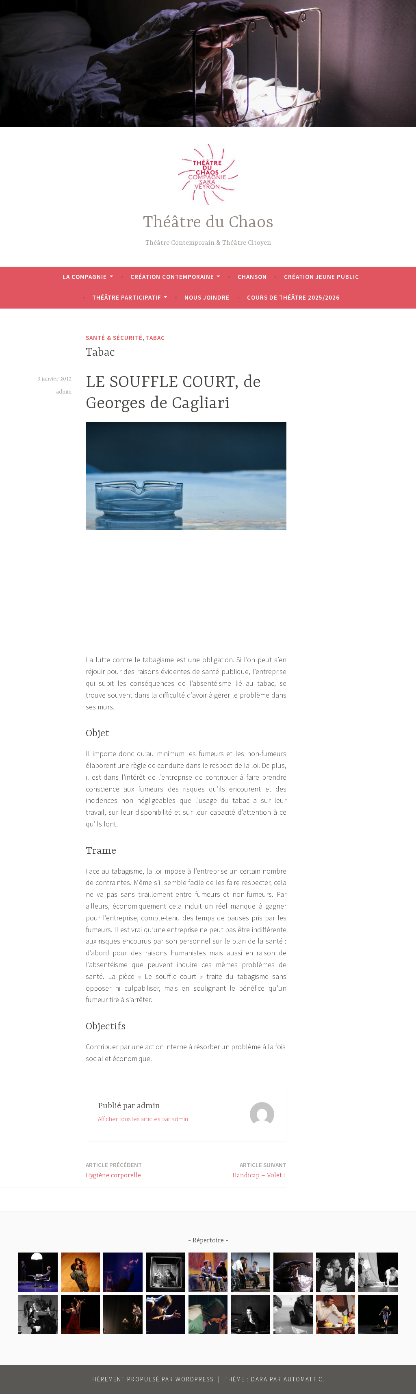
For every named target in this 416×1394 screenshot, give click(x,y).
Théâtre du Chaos (208, 223)
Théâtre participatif (126, 297)
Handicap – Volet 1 (259, 1170)
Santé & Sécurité (114, 337)
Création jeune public (321, 277)
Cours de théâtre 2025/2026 (293, 297)
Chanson (252, 277)
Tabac (155, 337)
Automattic (303, 1379)
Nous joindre (207, 297)
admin (64, 392)
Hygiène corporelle (114, 1170)
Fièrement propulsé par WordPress (152, 1379)
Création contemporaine (172, 277)
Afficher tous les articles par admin (143, 1119)
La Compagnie (85, 277)
